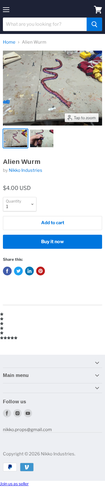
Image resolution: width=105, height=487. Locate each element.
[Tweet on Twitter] (18, 271)
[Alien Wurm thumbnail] (15, 138)
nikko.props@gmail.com (27, 429)
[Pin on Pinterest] (40, 271)
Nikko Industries (25, 170)
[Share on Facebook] (7, 271)
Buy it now (52, 241)
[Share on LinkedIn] (29, 271)
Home (9, 42)
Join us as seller (14, 483)
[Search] (94, 24)
